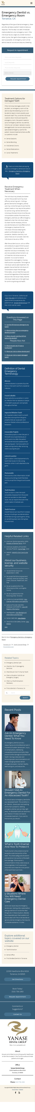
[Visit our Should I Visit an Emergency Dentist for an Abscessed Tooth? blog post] (17, 788)
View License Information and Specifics (17, 600)
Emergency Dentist (12, 946)
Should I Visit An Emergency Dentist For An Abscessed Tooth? (17, 793)
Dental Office (10, 955)
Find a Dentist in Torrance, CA (15, 688)
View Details (21, 618)
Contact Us (17, 1014)
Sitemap (21, 1089)
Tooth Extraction (11, 950)
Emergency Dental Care (13, 663)
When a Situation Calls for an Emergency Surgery (15, 676)
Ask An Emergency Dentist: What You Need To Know (15, 736)
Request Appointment (17, 997)
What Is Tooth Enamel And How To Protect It (17, 845)
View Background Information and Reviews (16, 614)
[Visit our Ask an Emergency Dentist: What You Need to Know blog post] (17, 731)
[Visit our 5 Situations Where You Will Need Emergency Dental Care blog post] (17, 891)
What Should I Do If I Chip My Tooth (17, 672)
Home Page (21, 549)
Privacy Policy (15, 1089)
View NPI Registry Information (17, 608)
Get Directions (17, 979)
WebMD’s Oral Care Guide (20, 552)
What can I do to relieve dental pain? (18, 351)
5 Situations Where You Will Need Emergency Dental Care (15, 897)
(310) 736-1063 (9, 298)
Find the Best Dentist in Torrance (16, 958)
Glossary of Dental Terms (14, 543)
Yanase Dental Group (20, 303)
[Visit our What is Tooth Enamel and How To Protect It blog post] (17, 842)
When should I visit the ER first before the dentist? (15, 337)
